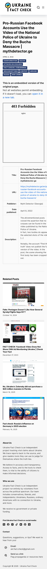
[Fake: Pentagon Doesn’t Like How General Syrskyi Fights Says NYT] (23, 294)
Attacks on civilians (13, 64)
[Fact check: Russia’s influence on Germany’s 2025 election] (23, 408)
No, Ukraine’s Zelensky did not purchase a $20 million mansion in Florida (22, 387)
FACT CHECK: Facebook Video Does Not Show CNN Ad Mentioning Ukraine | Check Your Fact (23, 349)
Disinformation (10, 61)
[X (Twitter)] (4, 524)
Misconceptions (11, 71)
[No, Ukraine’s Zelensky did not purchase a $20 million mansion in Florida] (23, 371)
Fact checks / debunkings (15, 68)
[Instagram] (12, 524)
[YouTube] (21, 524)
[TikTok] (16, 524)
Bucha (22, 61)
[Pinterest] (25, 524)
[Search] (38, 7)
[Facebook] (8, 524)
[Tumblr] (29, 524)
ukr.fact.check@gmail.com (23, 549)
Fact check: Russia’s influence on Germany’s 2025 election (18, 424)
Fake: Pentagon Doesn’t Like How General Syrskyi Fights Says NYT (22, 310)
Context (24, 71)
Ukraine (33, 71)
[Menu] (43, 7)
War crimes (17, 74)
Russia (7, 74)
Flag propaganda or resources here (27, 557)
